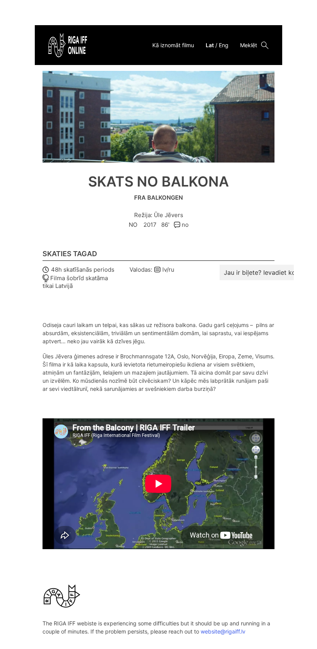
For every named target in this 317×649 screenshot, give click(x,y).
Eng (223, 45)
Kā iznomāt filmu (173, 45)
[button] (262, 272)
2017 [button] (150, 224)
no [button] (184, 224)
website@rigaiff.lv (223, 631)
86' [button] (165, 224)
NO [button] (134, 224)
